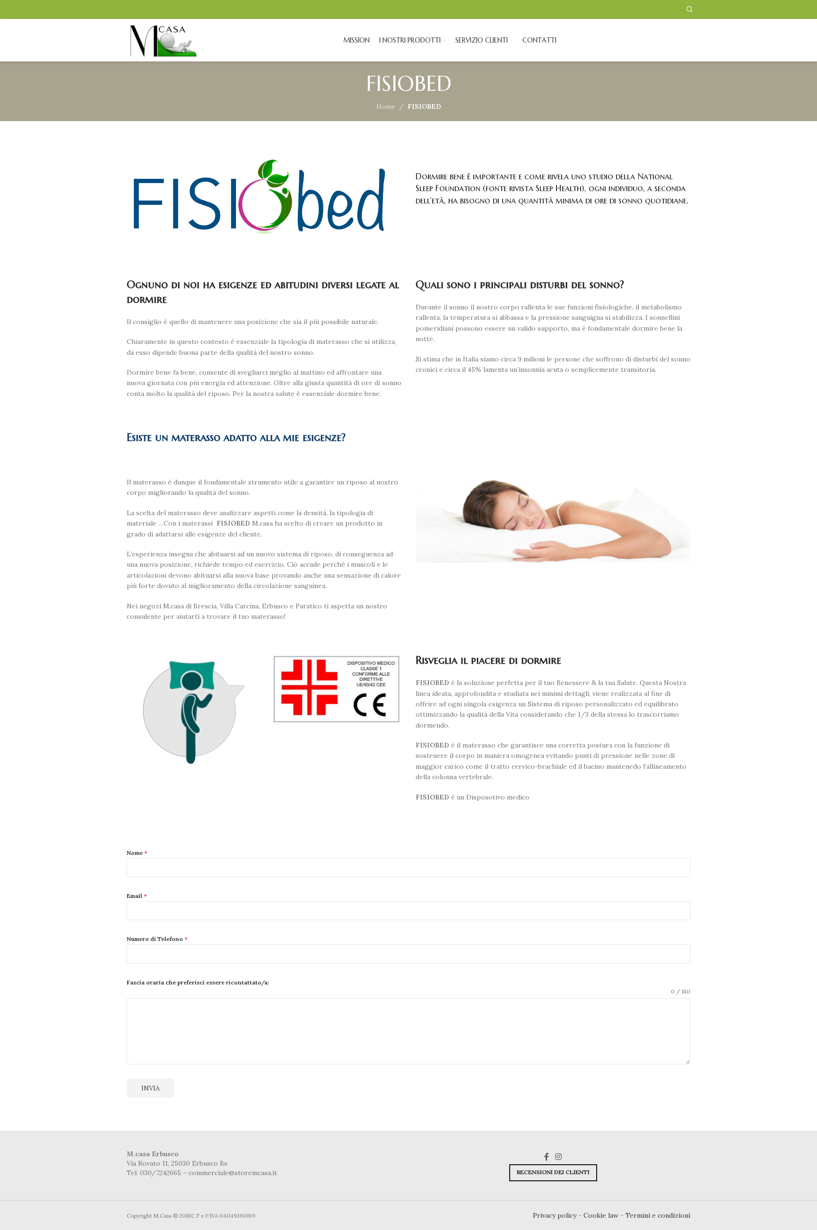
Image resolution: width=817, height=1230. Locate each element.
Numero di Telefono (157, 938)
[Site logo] (163, 39)
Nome (137, 852)
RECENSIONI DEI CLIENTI (553, 1172)
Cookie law (600, 1215)
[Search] (688, 9)
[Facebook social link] (546, 1157)
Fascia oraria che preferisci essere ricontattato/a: (198, 982)
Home (385, 106)
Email (137, 895)
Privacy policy (554, 1215)
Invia (150, 1088)
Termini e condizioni (658, 1215)
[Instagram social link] (558, 1157)
